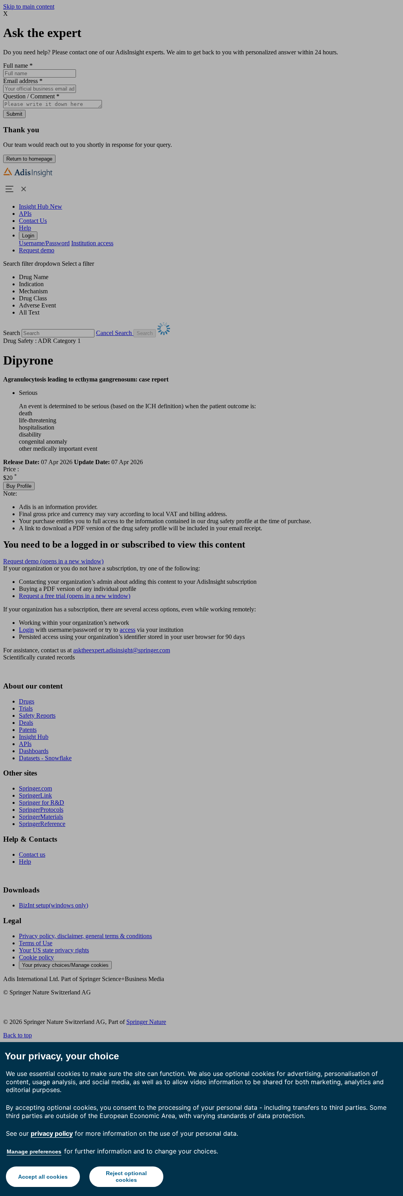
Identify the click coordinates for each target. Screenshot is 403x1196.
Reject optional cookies (126, 1176)
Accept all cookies (43, 1177)
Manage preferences (34, 1151)
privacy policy (52, 1133)
